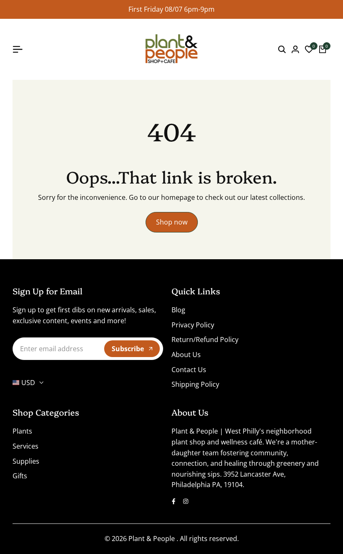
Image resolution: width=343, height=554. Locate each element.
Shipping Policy (195, 384)
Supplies (26, 461)
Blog (178, 309)
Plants (22, 431)
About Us (186, 354)
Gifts (20, 475)
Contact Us (189, 369)
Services (25, 446)
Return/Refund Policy (205, 339)
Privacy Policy (193, 324)
